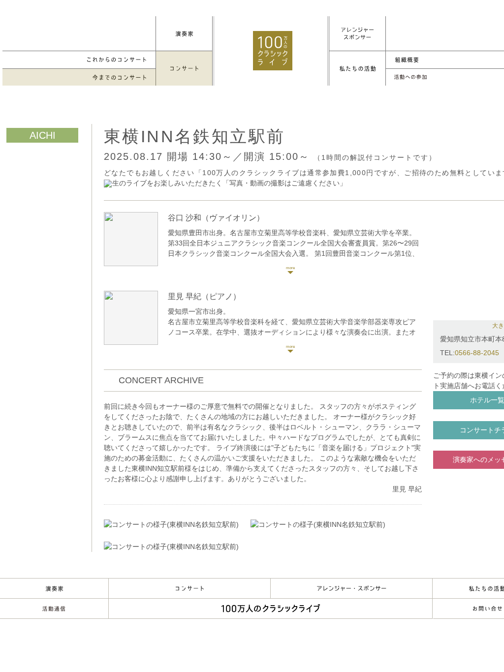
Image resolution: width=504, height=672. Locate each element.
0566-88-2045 (477, 353)
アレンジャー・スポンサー (351, 588)
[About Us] (357, 68)
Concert (189, 588)
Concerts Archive (79, 77)
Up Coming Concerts (79, 59)
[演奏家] (184, 33)
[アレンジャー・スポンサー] (357, 33)
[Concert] (184, 68)
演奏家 (54, 588)
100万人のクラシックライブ (272, 50)
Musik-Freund (54, 608)
